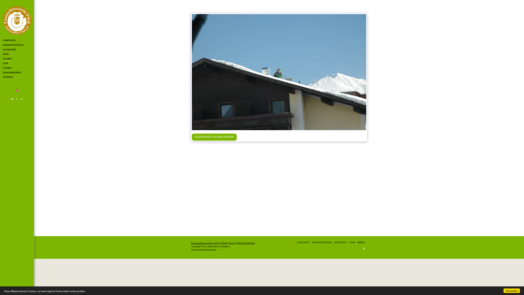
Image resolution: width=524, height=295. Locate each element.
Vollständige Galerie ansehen (214, 136)
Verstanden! (512, 290)
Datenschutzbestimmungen (203, 250)
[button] (12, 99)
